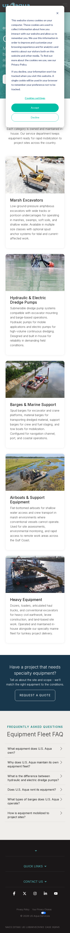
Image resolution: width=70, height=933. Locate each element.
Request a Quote (35, 695)
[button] (65, 4)
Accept (35, 107)
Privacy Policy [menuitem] (23, 909)
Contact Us (33, 881)
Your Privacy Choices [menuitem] (42, 909)
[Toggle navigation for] (35, 852)
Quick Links (33, 866)
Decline (35, 117)
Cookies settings (35, 98)
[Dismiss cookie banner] (57, 13)
